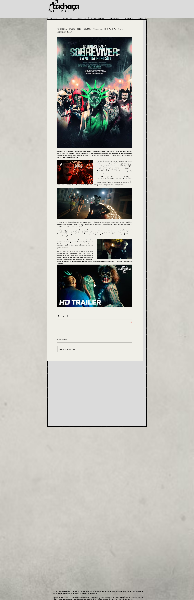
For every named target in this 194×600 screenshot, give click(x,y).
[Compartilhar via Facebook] (58, 316)
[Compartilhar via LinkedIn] (68, 316)
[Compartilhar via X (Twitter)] (63, 316)
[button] (82, 18)
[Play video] (94, 286)
